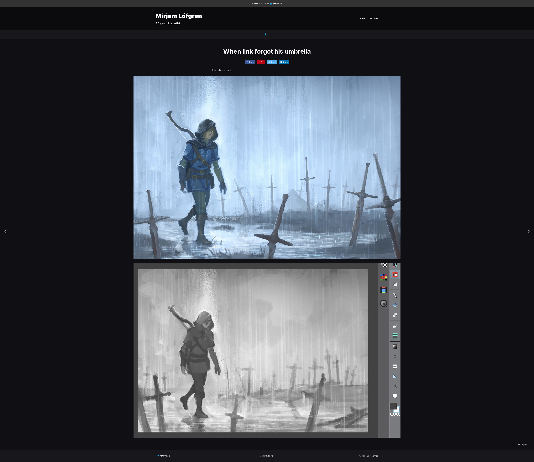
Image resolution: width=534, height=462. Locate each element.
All (267, 34)
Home (362, 18)
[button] (522, 445)
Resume (374, 18)
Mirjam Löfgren (179, 15)
